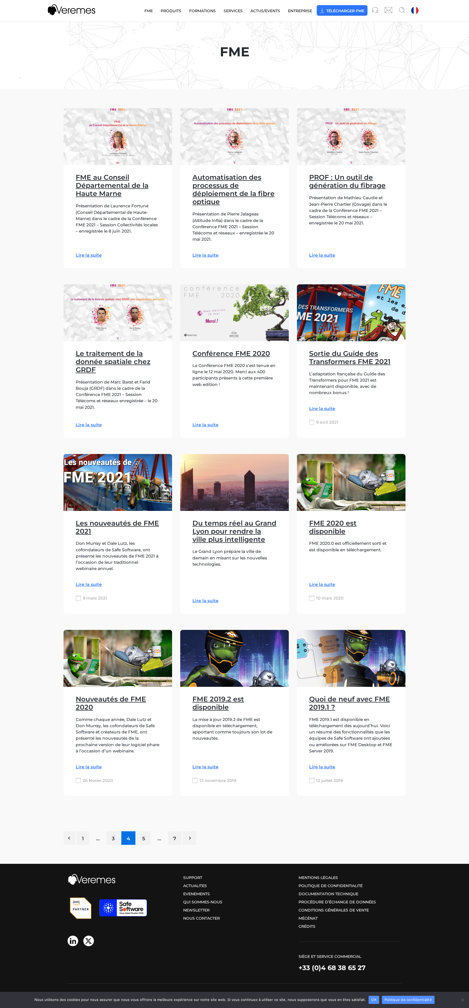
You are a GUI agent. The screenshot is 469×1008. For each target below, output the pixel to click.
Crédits (307, 926)
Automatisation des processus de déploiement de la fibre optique (233, 189)
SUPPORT (192, 877)
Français (415, 11)
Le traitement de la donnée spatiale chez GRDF (113, 361)
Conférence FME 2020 (231, 353)
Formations (202, 10)
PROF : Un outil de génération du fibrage (347, 181)
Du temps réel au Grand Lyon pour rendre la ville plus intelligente (234, 531)
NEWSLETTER (196, 910)
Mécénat (308, 918)
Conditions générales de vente (334, 910)
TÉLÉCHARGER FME (345, 10)
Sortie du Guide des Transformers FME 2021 (350, 357)
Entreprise (300, 10)
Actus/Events (265, 10)
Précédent (69, 838)
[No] (462, 1000)
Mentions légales (318, 877)
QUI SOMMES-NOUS (202, 902)
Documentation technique (328, 893)
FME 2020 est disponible (333, 527)
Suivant (189, 838)
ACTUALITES (195, 885)
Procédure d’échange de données (337, 902)
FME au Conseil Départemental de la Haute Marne (112, 185)
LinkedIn (73, 941)
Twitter (88, 941)
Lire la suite (89, 255)
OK (373, 999)
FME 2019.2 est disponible (218, 703)
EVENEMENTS (196, 893)
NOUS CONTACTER (201, 918)
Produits (171, 10)
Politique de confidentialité (331, 885)
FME (148, 10)
